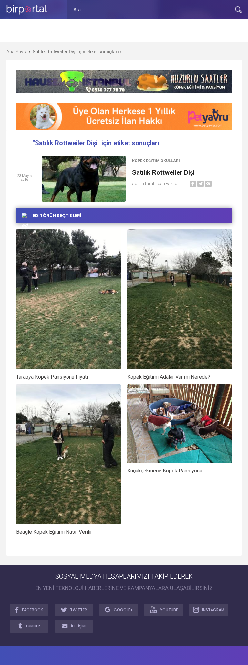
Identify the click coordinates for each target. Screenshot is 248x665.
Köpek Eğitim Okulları (156, 161)
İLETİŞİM (78, 626)
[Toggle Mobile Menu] (56, 8)
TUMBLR (32, 626)
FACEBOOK (32, 610)
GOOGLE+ (123, 610)
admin (138, 183)
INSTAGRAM (213, 610)
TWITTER (78, 610)
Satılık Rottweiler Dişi (163, 172)
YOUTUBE (169, 610)
